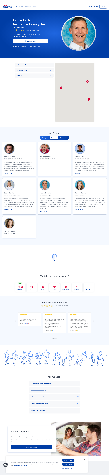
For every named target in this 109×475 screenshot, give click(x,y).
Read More (7, 173)
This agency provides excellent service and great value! (28, 320)
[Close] (84, 459)
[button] (87, 82)
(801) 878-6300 (93, 7)
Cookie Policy (17, 465)
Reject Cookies (68, 464)
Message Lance (31, 41)
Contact (103, 7)
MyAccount (19, 7)
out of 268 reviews (33, 30)
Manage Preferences (68, 468)
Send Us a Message (32, 447)
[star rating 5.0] (29, 314)
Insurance (28, 7)
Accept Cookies (68, 460)
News (34, 7)
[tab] (45, 137)
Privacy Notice (24, 465)
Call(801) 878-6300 (20, 46)
